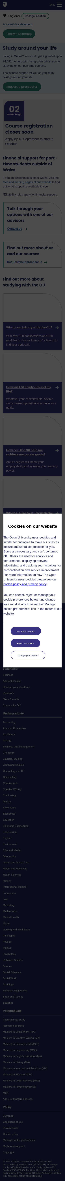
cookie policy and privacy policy (24, 584)
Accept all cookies (26, 631)
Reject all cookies (25, 643)
